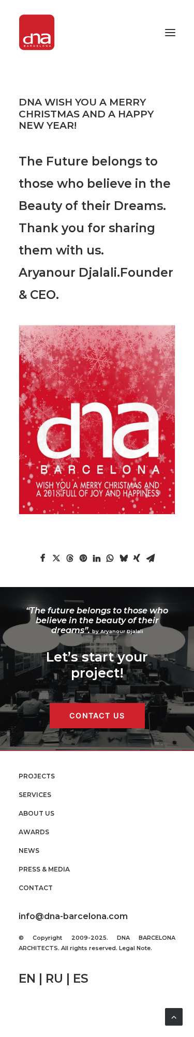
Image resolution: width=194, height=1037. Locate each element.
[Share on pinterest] (83, 558)
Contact (36, 888)
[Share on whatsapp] (110, 558)
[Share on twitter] (56, 558)
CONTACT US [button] (97, 716)
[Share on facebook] (43, 558)
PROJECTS (37, 776)
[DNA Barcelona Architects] (37, 32)
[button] (170, 32)
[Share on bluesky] (123, 558)
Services (35, 795)
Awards (34, 832)
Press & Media (44, 869)
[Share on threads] (70, 558)
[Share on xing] (137, 558)
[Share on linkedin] (97, 558)
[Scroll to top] (174, 1016)
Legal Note (135, 948)
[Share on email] (150, 558)
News (29, 850)
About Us (36, 813)
